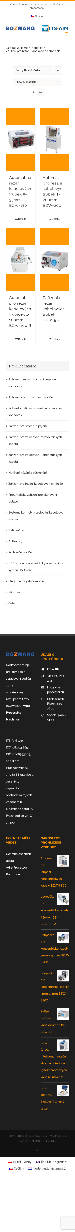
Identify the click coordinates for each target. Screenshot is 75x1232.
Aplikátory (15, 541)
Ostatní (13, 603)
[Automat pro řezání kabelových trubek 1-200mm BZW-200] (54, 139)
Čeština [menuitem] (19, 1168)
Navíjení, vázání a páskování (27, 473)
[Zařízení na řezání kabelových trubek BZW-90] (54, 259)
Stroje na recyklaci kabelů (26, 581)
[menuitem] (37, 16)
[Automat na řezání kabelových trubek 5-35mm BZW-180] (20, 139)
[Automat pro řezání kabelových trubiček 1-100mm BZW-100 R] (20, 259)
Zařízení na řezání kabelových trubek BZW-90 (54, 308)
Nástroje (14, 592)
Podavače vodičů (20, 552)
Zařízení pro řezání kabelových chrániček (36, 484)
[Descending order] (58, 70)
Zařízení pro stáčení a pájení (27, 426)
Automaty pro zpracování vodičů (30, 397)
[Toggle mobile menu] (67, 34)
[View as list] (41, 92)
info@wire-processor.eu (55, 690)
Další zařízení (17, 530)
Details (22, 219)
